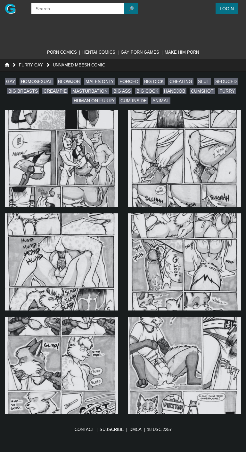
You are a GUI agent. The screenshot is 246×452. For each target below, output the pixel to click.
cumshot (202, 91)
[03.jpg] (61, 261)
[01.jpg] (61, 158)
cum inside (133, 100)
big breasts (23, 91)
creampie (55, 91)
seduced (226, 81)
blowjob (69, 81)
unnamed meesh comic (79, 65)
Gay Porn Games (140, 52)
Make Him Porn (182, 52)
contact (84, 429)
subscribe (112, 429)
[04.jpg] (184, 261)
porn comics (62, 52)
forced (128, 81)
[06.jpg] (184, 365)
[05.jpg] (61, 365)
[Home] (7, 65)
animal (160, 100)
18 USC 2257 (159, 429)
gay (10, 81)
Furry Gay (31, 65)
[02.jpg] (184, 158)
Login (227, 8)
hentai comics (98, 52)
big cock (147, 91)
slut (203, 81)
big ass (122, 91)
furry (227, 91)
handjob (174, 91)
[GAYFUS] (15, 8)
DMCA (135, 429)
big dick (154, 81)
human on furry (94, 100)
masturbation (90, 91)
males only (100, 81)
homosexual (36, 81)
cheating (180, 81)
